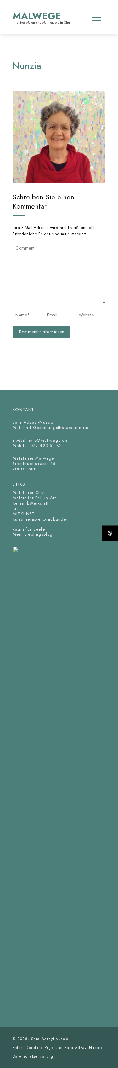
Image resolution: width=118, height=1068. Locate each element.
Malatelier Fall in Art (34, 498)
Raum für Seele (29, 529)
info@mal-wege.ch (48, 440)
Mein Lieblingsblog (33, 534)
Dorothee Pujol (40, 1047)
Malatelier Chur (29, 492)
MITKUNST (24, 514)
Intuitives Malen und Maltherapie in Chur (42, 22)
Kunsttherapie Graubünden (41, 519)
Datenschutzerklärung (33, 1056)
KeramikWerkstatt (30, 503)
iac (16, 508)
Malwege (37, 16)
